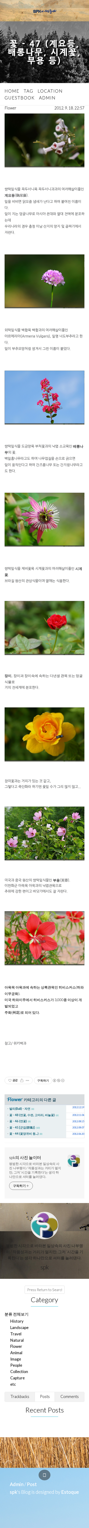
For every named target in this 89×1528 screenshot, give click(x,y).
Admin (17, 1484)
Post (32, 1484)
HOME (12, 91)
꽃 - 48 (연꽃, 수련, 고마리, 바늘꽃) (32, 1115)
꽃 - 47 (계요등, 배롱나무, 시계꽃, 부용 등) (44, 52)
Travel (15, 1333)
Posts (45, 1396)
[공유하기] (22, 1080)
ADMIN (47, 97)
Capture (17, 1377)
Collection (19, 1371)
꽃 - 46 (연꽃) (18, 1121)
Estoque (70, 1492)
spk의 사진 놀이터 (25, 1157)
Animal (16, 1352)
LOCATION (50, 91)
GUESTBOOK (20, 97)
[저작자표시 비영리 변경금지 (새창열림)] (58, 1080)
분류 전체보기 (17, 1314)
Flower (10, 108)
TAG (28, 91)
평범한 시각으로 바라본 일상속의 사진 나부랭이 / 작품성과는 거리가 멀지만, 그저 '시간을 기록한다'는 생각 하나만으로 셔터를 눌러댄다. (35, 1170)
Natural (17, 1340)
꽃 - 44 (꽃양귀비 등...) (24, 1133)
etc (13, 1384)
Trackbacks (19, 1396)
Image (15, 1359)
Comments (69, 1396)
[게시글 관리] (27, 1080)
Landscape (19, 1327)
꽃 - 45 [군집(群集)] (22, 1127)
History (17, 1321)
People (16, 1365)
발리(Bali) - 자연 (19, 1108)
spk (13, 1492)
